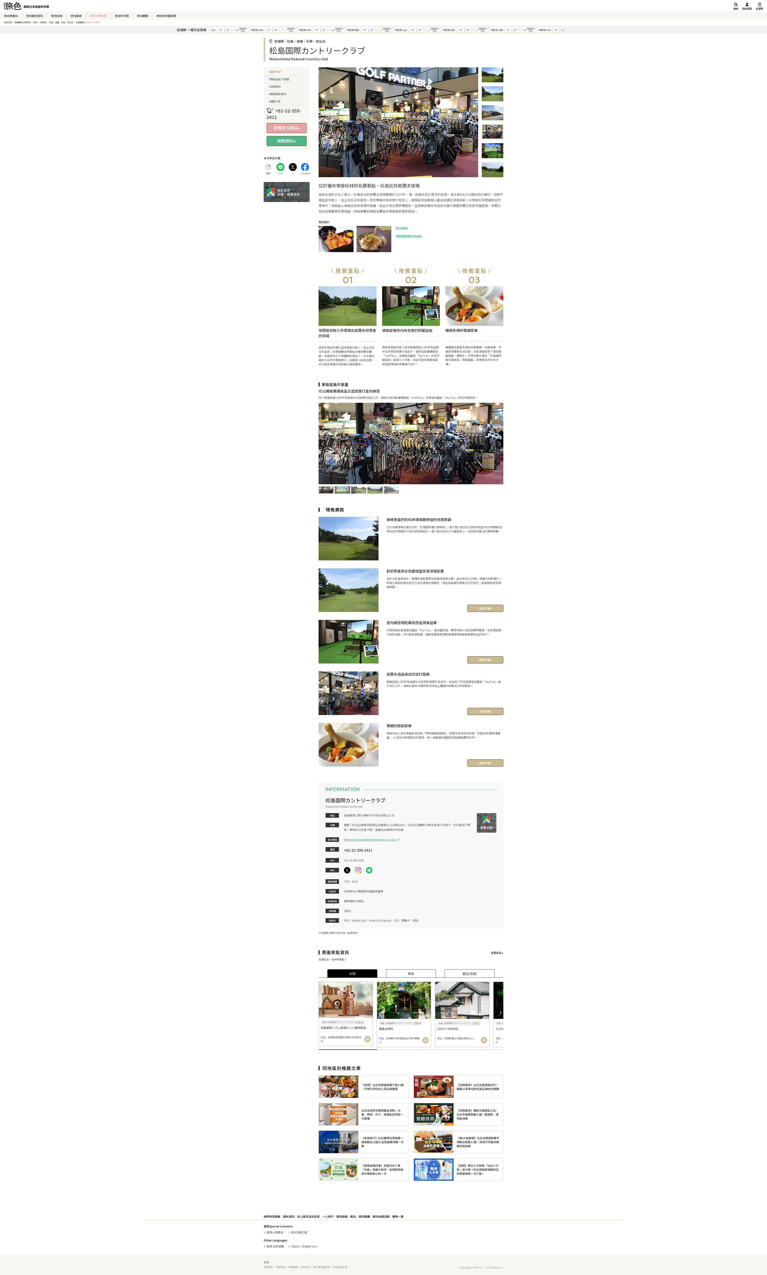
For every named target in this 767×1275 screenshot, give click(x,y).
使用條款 (268, 1267)
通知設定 (305, 1267)
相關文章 (275, 101)
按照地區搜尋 (272, 1216)
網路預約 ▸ (286, 141)
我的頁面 (747, 8)
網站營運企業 (340, 1267)
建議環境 (281, 1267)
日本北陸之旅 (298, 1232)
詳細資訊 (275, 87)
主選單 (759, 8)
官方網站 (401, 228)
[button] (323, 444)
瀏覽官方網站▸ (287, 128)
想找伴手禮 (122, 16)
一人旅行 (328, 1216)
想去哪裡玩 (11, 16)
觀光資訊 (288, 1216)
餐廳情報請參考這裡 (408, 236)
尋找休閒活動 (381, 1216)
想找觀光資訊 (34, 16)
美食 (411, 973)
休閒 (352, 973)
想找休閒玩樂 (98, 16)
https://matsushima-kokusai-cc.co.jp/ (370, 839)
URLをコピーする (268, 167)
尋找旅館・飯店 (346, 1216)
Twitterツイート (293, 167)
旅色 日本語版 (275, 1246)
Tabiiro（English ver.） (305, 1246)
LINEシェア (280, 167)
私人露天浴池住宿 (308, 1216)
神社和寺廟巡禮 (166, 16)
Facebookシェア (305, 167)
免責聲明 (293, 1267)
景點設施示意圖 (279, 79)
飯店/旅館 (470, 973)
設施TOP (275, 72)
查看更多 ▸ (497, 952)
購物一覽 (397, 1216)
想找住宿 (56, 16)
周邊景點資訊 (277, 94)
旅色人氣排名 (275, 1232)
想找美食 (76, 16)
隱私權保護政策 (321, 1267)
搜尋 (735, 8)
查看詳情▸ (485, 608)
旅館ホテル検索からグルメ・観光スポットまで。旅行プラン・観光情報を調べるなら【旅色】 (26, 7)
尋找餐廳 (364, 1216)
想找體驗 (142, 16)
